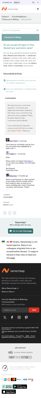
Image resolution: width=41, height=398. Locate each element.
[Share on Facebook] (5, 212)
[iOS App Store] (9, 392)
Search (37, 30)
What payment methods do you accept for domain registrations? (21, 82)
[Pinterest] (26, 317)
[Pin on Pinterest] (14, 212)
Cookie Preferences (29, 337)
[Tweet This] (9, 212)
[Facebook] (12, 317)
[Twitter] (5, 317)
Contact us (7, 2)
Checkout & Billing (10, 19)
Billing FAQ (26, 19)
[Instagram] (19, 317)
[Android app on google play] (20, 386)
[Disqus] (20, 163)
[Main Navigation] (38, 9)
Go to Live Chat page (22, 231)
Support (5, 16)
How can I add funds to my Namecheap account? (21, 90)
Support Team (16, 131)
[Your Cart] (33, 2)
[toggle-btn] (37, 37)
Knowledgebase (19, 16)
